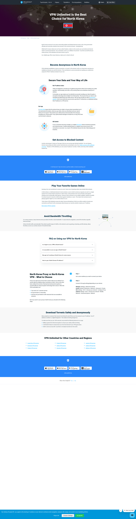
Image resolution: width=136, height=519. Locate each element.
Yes (72, 380)
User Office (111, 2)
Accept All (79, 515)
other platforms (68, 176)
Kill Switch (79, 124)
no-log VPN (42, 109)
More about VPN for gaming (48, 205)
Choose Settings (68, 515)
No (75, 380)
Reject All (56, 515)
